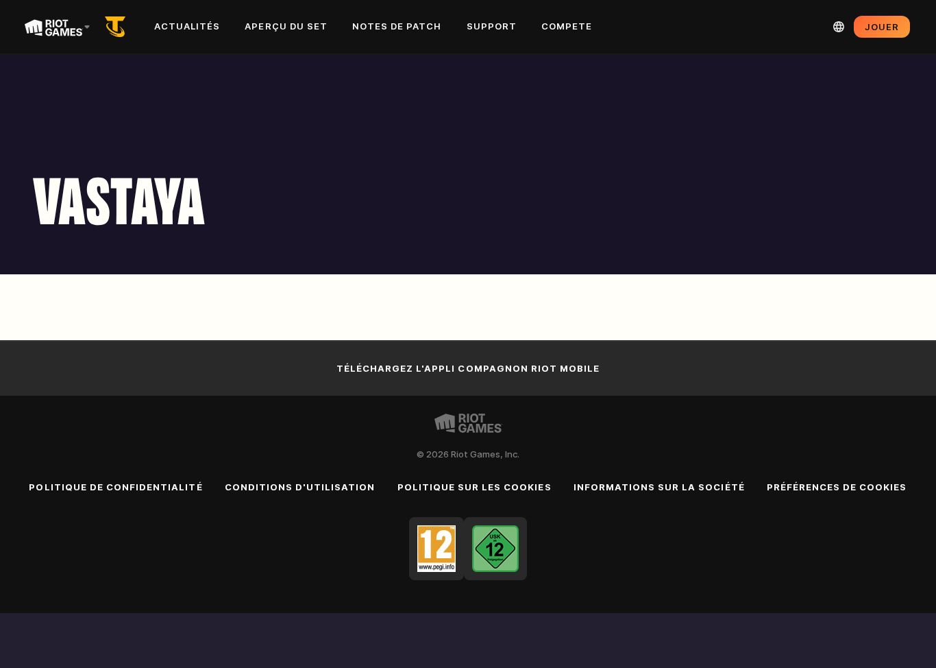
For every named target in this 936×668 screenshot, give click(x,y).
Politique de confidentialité (115, 486)
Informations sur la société (659, 486)
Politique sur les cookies (474, 486)
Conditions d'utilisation (300, 486)
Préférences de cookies (837, 486)
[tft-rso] (118, 26)
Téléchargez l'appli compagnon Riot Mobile (468, 368)
